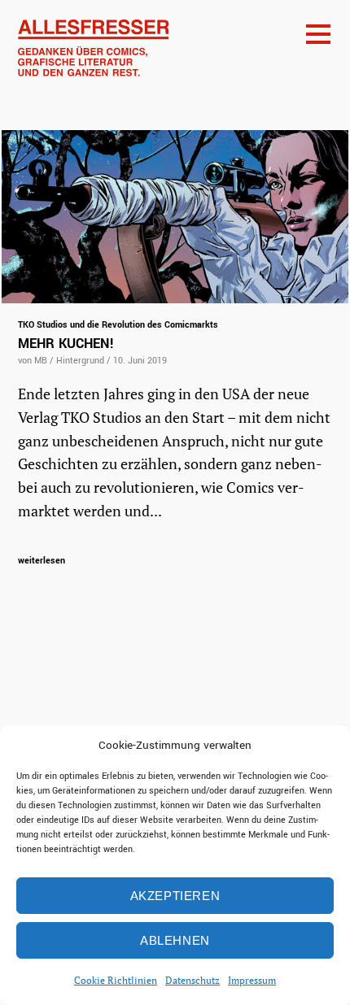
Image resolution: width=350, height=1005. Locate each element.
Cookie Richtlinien (115, 980)
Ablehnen (175, 940)
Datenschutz (192, 980)
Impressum (252, 980)
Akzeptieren (175, 896)
